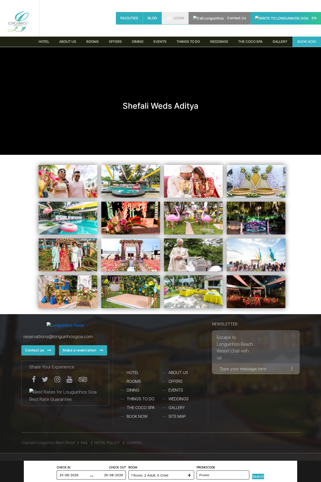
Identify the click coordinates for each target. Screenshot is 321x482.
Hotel (44, 42)
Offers (115, 42)
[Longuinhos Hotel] (18, 22)
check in (63, 467)
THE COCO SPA (250, 42)
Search (258, 476)
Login (179, 18)
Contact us (236, 18)
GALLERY (177, 407)
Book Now (306, 42)
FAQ (84, 442)
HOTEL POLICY (107, 442)
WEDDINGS (179, 399)
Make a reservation (80, 350)
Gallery (280, 42)
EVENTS (176, 390)
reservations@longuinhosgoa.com (58, 336)
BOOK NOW (137, 416)
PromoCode (206, 467)
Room (132, 467)
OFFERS (176, 381)
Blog (152, 18)
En (314, 18)
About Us (67, 42)
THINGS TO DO (188, 42)
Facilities (129, 18)
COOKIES (134, 442)
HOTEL (133, 372)
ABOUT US (178, 372)
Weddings (219, 42)
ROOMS (134, 381)
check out (117, 467)
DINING (137, 42)
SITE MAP (177, 416)
